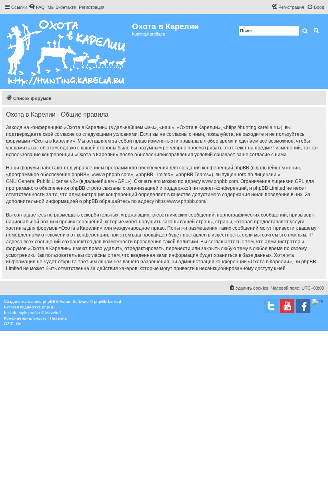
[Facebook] (303, 306)
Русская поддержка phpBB (29, 307)
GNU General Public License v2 (40, 181)
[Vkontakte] (271, 306)
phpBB (49, 301)
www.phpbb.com (220, 181)
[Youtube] (287, 306)
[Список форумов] (67, 51)
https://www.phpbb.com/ (180, 201)
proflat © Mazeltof (44, 312)
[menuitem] (37, 7)
